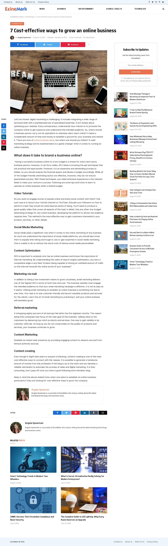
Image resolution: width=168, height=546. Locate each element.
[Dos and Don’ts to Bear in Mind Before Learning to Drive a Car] (121, 235)
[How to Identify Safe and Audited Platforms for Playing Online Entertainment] (121, 219)
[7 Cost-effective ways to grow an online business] (58, 82)
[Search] (163, 9)
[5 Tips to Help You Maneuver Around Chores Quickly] (121, 113)
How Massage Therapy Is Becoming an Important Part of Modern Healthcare (142, 96)
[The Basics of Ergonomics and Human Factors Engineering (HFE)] (121, 126)
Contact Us (8, 2)
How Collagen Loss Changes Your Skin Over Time (143, 191)
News (42, 8)
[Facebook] (3, 125)
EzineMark (14, 17)
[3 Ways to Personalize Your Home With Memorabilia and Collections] (121, 206)
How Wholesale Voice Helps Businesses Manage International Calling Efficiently (143, 139)
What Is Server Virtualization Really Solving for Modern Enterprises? (82, 478)
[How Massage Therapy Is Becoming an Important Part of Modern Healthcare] (121, 97)
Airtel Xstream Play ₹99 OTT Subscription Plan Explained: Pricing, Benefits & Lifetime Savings (141, 156)
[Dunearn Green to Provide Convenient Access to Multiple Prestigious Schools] (121, 249)
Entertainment (86, 8)
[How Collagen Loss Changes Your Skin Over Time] (121, 193)
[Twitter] (3, 131)
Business (61, 8)
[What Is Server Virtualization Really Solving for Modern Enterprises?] (84, 460)
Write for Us (30, 2)
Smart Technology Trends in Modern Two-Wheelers (29, 478)
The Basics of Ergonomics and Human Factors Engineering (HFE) (143, 124)
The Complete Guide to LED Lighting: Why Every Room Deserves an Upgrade (82, 518)
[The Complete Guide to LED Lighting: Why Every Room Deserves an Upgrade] (84, 500)
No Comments (76, 37)
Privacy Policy (43, 2)
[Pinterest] (3, 142)
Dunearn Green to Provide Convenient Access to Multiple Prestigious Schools (142, 248)
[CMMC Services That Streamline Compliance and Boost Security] (33, 500)
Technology (140, 8)
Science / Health (114, 8)
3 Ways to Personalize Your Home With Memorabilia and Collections (143, 205)
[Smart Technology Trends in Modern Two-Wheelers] (33, 460)
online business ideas (44, 140)
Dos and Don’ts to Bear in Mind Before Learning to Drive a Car (142, 234)
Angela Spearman (24, 37)
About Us (19, 2)
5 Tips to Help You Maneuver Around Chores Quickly (141, 111)
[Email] (3, 147)
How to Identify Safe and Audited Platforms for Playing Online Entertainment (144, 219)
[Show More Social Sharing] (88, 44)
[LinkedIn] (3, 136)
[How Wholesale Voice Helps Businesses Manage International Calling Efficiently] (121, 139)
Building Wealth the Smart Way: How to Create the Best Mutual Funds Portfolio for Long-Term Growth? (143, 175)
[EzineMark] (16, 9)
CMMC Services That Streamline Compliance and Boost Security (32, 518)
